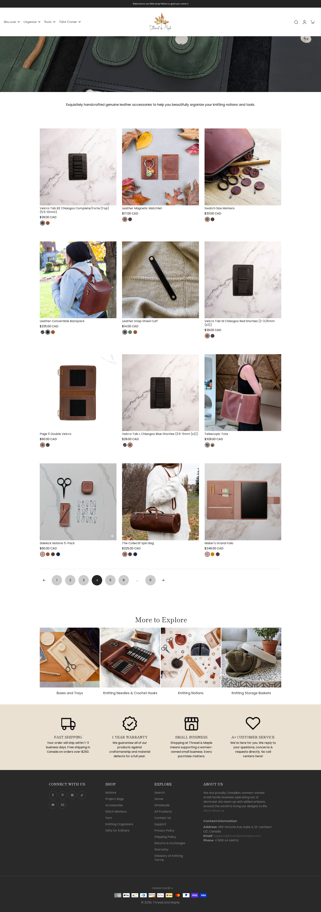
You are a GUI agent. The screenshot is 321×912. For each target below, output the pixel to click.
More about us (213, 810)
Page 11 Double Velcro (55, 434)
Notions (110, 793)
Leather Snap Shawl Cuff (140, 321)
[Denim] (58, 554)
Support (160, 824)
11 (150, 580)
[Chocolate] (42, 223)
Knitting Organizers (119, 824)
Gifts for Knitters (117, 831)
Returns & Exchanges (169, 843)
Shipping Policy (165, 837)
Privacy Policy (164, 831)
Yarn (108, 818)
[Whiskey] (48, 223)
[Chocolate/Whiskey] (212, 445)
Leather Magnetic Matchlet (142, 208)
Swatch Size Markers (220, 208)
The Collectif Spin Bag (138, 543)
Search (159, 793)
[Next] (163, 580)
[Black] (48, 332)
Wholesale (162, 805)
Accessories (114, 805)
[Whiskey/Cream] (207, 445)
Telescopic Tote (216, 434)
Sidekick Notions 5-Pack (57, 543)
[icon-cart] (312, 22)
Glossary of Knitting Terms (168, 858)
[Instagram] (72, 795)
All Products (163, 812)
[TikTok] (82, 795)
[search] (296, 22)
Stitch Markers (116, 812)
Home (158, 799)
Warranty (161, 850)
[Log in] (304, 22)
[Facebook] (53, 795)
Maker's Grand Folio (219, 543)
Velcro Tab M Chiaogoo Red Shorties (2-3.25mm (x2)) (240, 323)
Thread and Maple (166, 902)
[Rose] (42, 554)
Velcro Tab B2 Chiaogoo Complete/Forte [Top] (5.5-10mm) (74, 210)
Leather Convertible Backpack (62, 321)
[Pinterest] (63, 795)
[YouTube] (53, 805)
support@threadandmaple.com (237, 836)
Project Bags (114, 799)
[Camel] (212, 554)
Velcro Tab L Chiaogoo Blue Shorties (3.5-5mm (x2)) (160, 434)
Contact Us (162, 818)
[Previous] (44, 580)
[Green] (130, 332)
